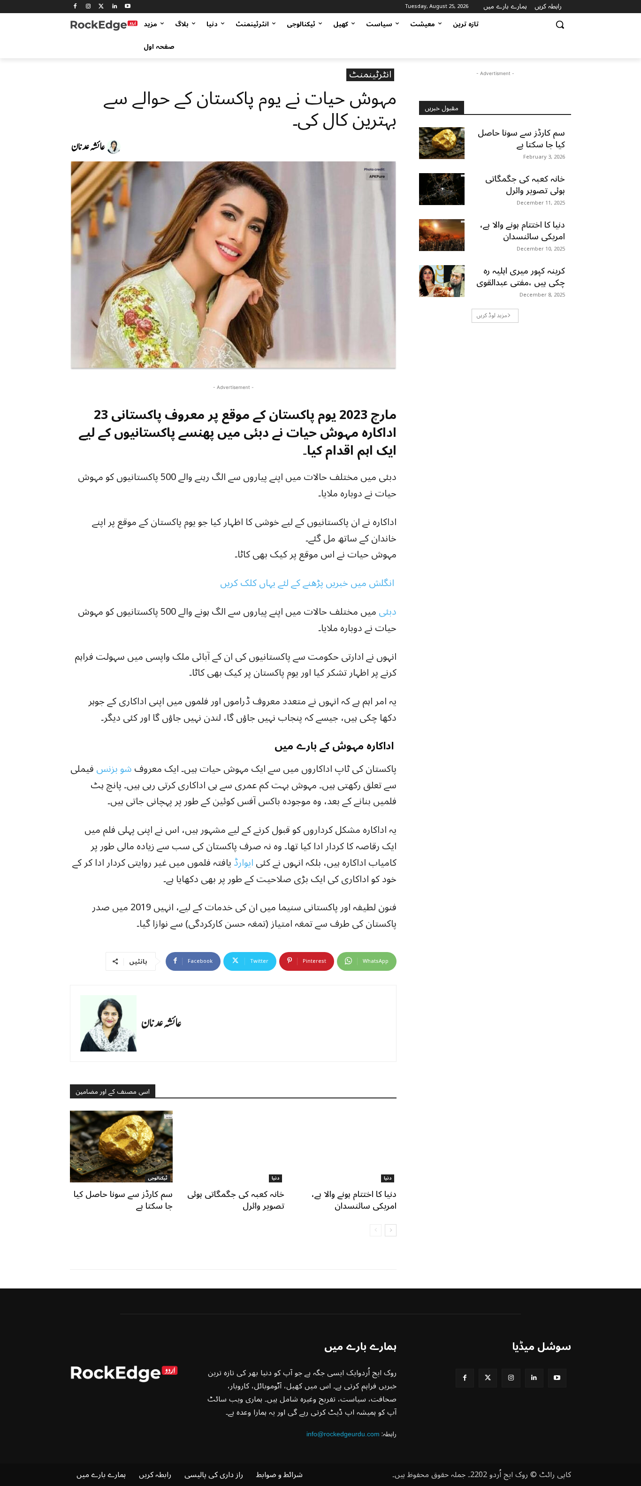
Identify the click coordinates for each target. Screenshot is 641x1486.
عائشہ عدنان (88, 147)
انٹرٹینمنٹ (370, 75)
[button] (560, 24)
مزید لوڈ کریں (492, 315)
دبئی (388, 612)
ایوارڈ (245, 863)
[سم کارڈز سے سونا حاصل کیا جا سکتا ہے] (121, 1146)
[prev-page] (376, 1230)
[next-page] (391, 1230)
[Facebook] (75, 6)
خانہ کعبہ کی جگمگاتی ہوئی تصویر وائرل (235, 1200)
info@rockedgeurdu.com (343, 1434)
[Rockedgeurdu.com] (104, 24)
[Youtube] (127, 6)
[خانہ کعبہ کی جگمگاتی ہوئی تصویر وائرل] (233, 1146)
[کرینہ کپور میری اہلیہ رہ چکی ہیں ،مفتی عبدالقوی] (442, 281)
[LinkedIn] (114, 6)
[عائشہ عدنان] (115, 147)
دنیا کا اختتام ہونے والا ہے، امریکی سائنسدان (354, 1200)
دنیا (275, 1178)
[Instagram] (88, 6)
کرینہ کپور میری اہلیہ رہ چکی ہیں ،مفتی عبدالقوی (520, 276)
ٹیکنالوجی (158, 1178)
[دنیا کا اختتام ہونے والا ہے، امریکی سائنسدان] (345, 1146)
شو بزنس (114, 769)
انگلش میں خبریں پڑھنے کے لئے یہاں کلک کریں (308, 583)
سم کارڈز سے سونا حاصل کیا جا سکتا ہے (123, 1200)
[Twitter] (101, 6)
